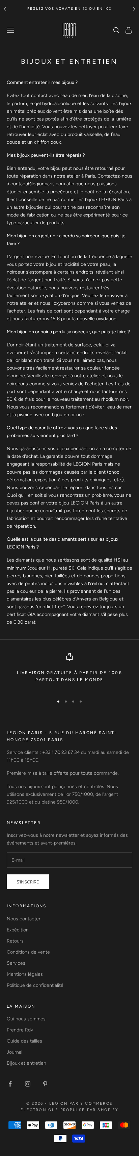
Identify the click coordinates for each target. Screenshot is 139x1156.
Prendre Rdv (20, 1030)
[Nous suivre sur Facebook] (10, 1083)
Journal (14, 1052)
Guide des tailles (24, 1041)
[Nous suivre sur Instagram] (27, 1083)
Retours (15, 941)
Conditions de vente (28, 952)
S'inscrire (28, 881)
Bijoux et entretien (26, 1063)
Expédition (18, 930)
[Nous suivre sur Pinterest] (45, 1083)
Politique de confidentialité (35, 985)
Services (16, 963)
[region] (69, 671)
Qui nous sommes (26, 1019)
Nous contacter (23, 919)
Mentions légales (25, 974)
